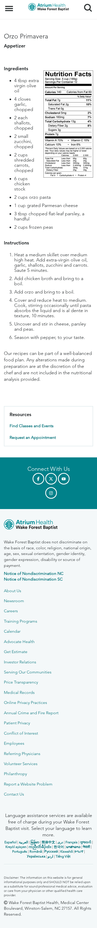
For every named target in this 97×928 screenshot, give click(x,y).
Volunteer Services (21, 763)
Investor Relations (20, 662)
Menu (10, 6)
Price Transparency (21, 682)
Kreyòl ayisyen (15, 847)
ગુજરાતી (85, 842)
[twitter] (51, 479)
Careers (11, 610)
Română (35, 851)
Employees (14, 743)
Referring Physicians (22, 753)
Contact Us (14, 794)
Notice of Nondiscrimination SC (33, 579)
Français (71, 842)
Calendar (12, 631)
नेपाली (86, 847)
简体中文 (48, 842)
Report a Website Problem (28, 784)
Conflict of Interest (21, 733)
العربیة (23, 842)
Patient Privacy (17, 722)
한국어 (59, 847)
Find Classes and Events (32, 425)
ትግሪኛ (78, 851)
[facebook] (38, 479)
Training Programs (20, 621)
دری (60, 842)
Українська (36, 856)
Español (10, 842)
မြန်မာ (35, 842)
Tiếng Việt (63, 856)
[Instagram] (51, 493)
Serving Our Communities (27, 672)
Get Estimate (15, 651)
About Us (12, 590)
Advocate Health (19, 641)
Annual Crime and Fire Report (31, 712)
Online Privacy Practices (25, 702)
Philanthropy (15, 773)
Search (86, 3)
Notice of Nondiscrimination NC (33, 573)
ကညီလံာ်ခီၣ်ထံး (40, 847)
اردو (50, 856)
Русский (51, 851)
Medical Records (19, 692)
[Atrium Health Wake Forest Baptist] (48, 525)
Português (19, 851)
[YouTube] (64, 479)
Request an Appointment (33, 437)
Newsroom (14, 600)
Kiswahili (66, 851)
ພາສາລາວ (73, 847)
